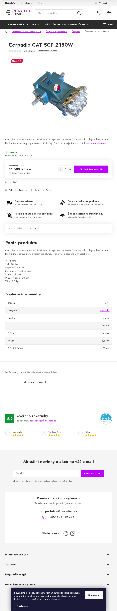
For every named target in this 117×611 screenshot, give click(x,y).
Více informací (52, 599)
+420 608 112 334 (100, 13)
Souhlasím (93, 595)
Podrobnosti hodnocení (47, 51)
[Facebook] (65, 533)
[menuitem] (23, 24)
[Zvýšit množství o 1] (70, 169)
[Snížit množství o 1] (60, 169)
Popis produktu (15, 228)
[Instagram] (72, 533)
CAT (15, 182)
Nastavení (22, 606)
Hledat (79, 13)
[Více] (109, 24)
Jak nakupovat (27, 3)
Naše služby (10, 3)
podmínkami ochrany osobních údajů (56, 481)
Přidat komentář (35, 382)
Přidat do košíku (91, 169)
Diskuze (32, 228)
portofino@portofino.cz (61, 511)
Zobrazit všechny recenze (43, 420)
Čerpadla (105, 310)
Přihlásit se (92, 473)
